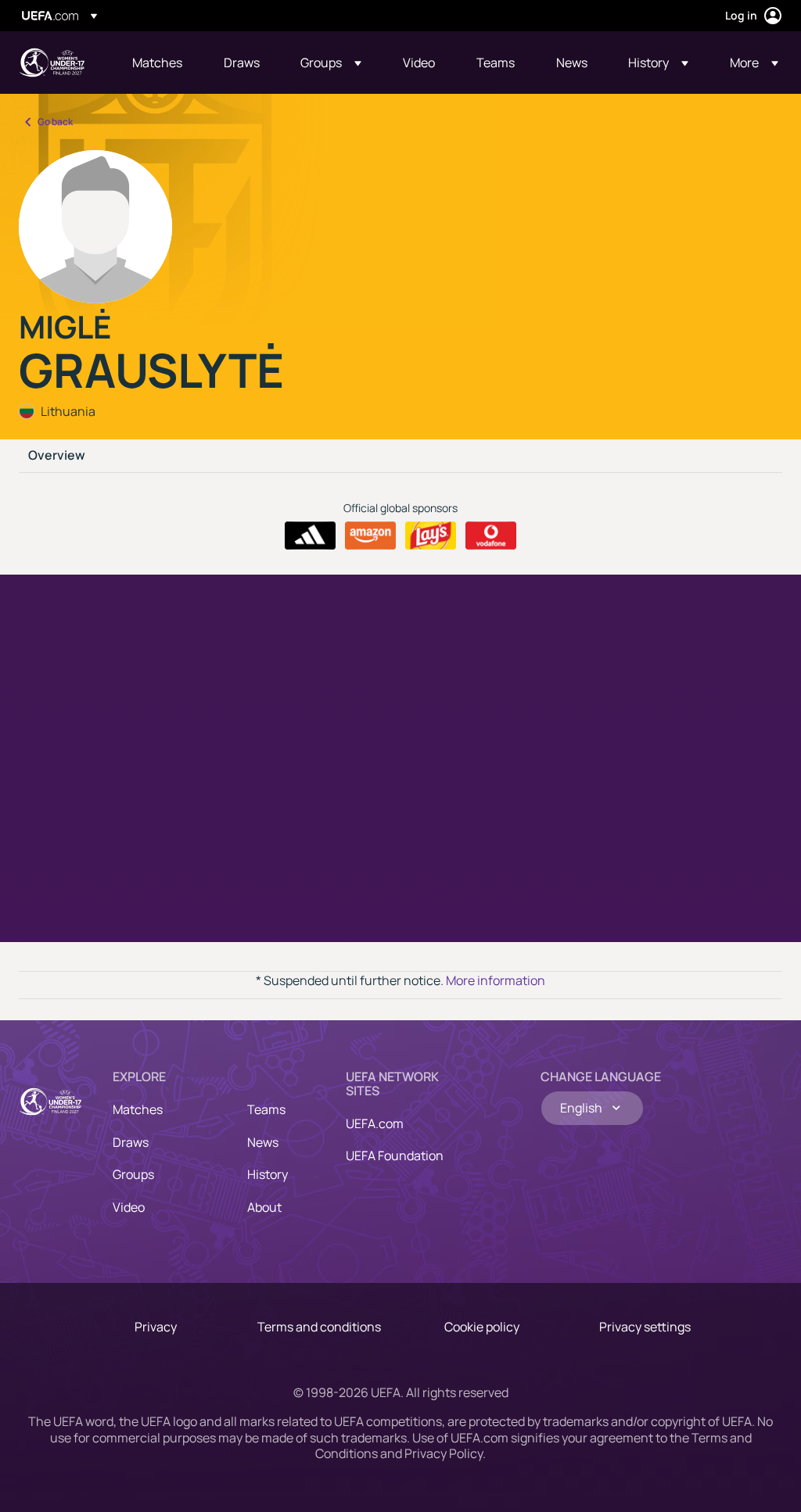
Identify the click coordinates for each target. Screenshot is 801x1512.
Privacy (156, 1326)
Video (129, 1207)
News (262, 1142)
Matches (138, 1109)
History (267, 1174)
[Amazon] (370, 535)
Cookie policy (481, 1326)
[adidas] (310, 535)
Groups (133, 1174)
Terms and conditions (319, 1326)
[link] (157, 62)
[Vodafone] (490, 535)
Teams (266, 1109)
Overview (56, 456)
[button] (331, 62)
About (264, 1207)
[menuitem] (158, 62)
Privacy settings (645, 1326)
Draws (131, 1142)
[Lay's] (430, 535)
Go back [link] (55, 121)
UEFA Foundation (395, 1155)
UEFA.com (375, 1123)
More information (495, 980)
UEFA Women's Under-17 (51, 62)
